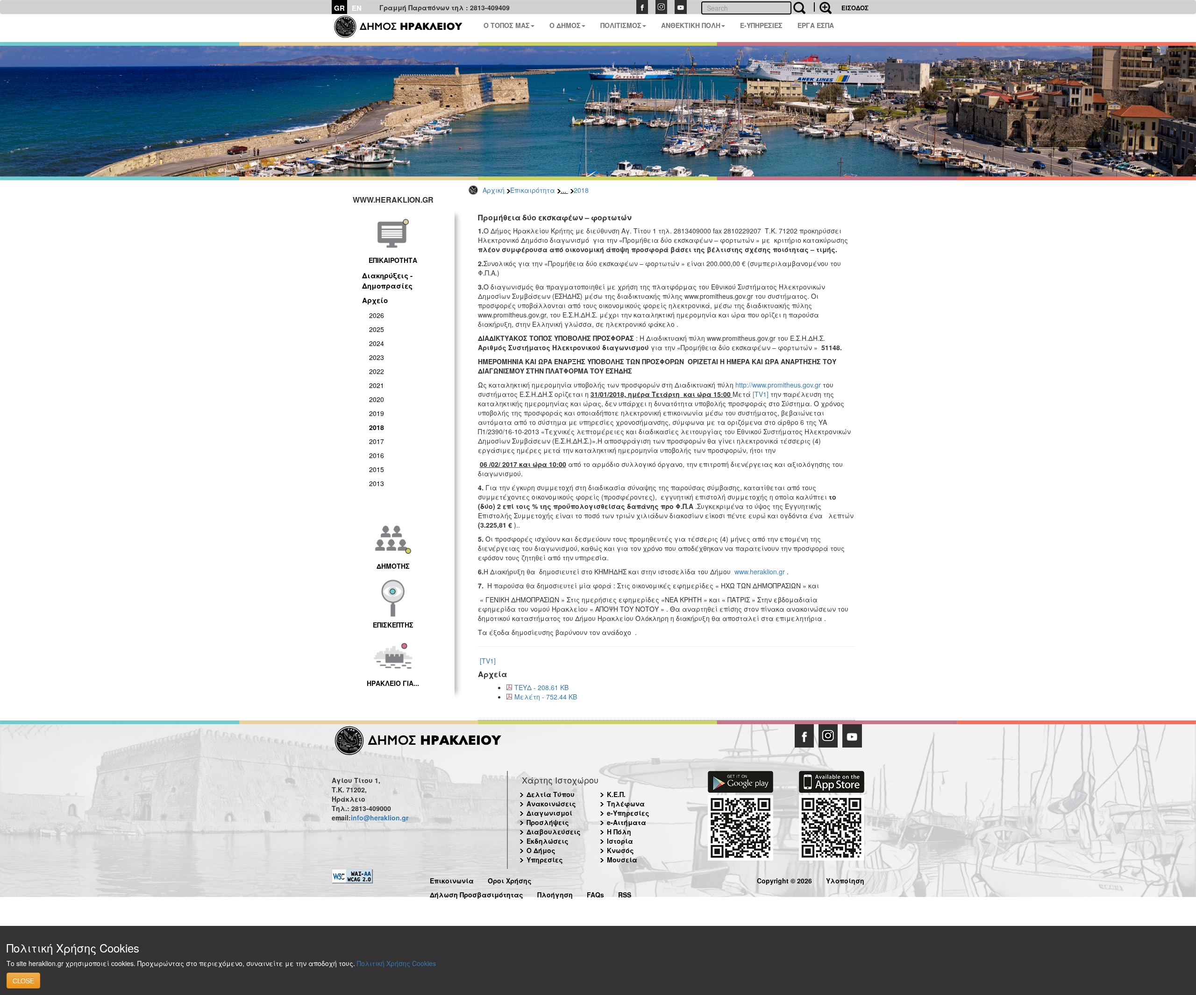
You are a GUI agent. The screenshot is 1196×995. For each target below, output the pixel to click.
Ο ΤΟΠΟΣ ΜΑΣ (507, 25)
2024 (376, 343)
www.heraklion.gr (759, 571)
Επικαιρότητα (532, 190)
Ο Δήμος (541, 850)
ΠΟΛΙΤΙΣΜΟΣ (620, 25)
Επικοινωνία (452, 879)
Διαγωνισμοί (549, 813)
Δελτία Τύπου (551, 794)
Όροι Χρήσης (510, 879)
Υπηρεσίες (545, 859)
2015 (376, 469)
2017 (376, 441)
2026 (376, 315)
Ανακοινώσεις (551, 803)
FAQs (595, 893)
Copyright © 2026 (784, 879)
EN (357, 8)
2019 (376, 413)
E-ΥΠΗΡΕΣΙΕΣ (761, 25)
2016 (376, 455)
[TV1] (761, 394)
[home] (404, 28)
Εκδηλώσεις (548, 841)
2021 (376, 385)
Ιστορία (620, 841)
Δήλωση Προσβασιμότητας (476, 893)
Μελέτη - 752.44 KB (545, 696)
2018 (581, 190)
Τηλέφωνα (626, 803)
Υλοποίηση (845, 879)
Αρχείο (375, 300)
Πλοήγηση (555, 893)
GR (339, 8)
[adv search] (823, 7)
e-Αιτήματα (626, 822)
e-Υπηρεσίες (628, 813)
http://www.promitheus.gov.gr (778, 384)
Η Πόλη (619, 831)
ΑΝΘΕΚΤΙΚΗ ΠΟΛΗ (690, 25)
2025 (376, 329)
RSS (624, 893)
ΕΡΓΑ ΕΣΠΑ (815, 25)
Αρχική (494, 190)
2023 (376, 357)
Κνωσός (620, 850)
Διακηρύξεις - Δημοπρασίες (387, 280)
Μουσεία (622, 859)
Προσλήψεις (548, 822)
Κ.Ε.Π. (616, 794)
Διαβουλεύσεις (554, 831)
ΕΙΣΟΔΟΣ (855, 7)
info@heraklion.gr (379, 817)
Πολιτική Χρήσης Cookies (396, 963)
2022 (376, 371)
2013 (376, 483)
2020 (376, 399)
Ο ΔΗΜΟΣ (565, 25)
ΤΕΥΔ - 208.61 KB (541, 687)
